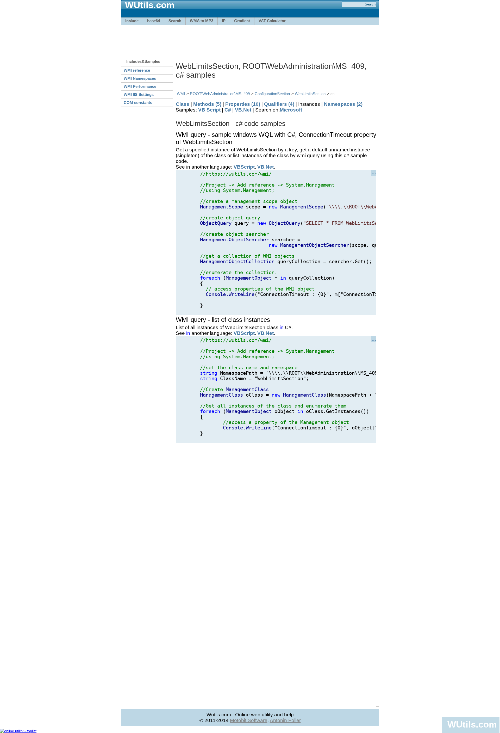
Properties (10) (242, 104)
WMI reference (137, 70)
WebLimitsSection (310, 93)
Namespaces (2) (343, 104)
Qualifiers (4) (279, 104)
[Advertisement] (250, 39)
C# (227, 110)
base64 (153, 21)
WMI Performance (140, 86)
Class (182, 104)
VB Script (209, 110)
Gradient (242, 21)
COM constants (138, 102)
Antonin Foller (285, 720)
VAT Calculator (272, 21)
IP (224, 21)
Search (174, 21)
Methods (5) (207, 104)
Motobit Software (248, 720)
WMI (181, 93)
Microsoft (291, 110)
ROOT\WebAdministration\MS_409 (220, 93)
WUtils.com (472, 724)
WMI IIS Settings (139, 94)
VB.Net (243, 110)
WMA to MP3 (201, 21)
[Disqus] (276, 508)
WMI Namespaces (140, 78)
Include (132, 21)
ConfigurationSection (272, 93)
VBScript (244, 167)
